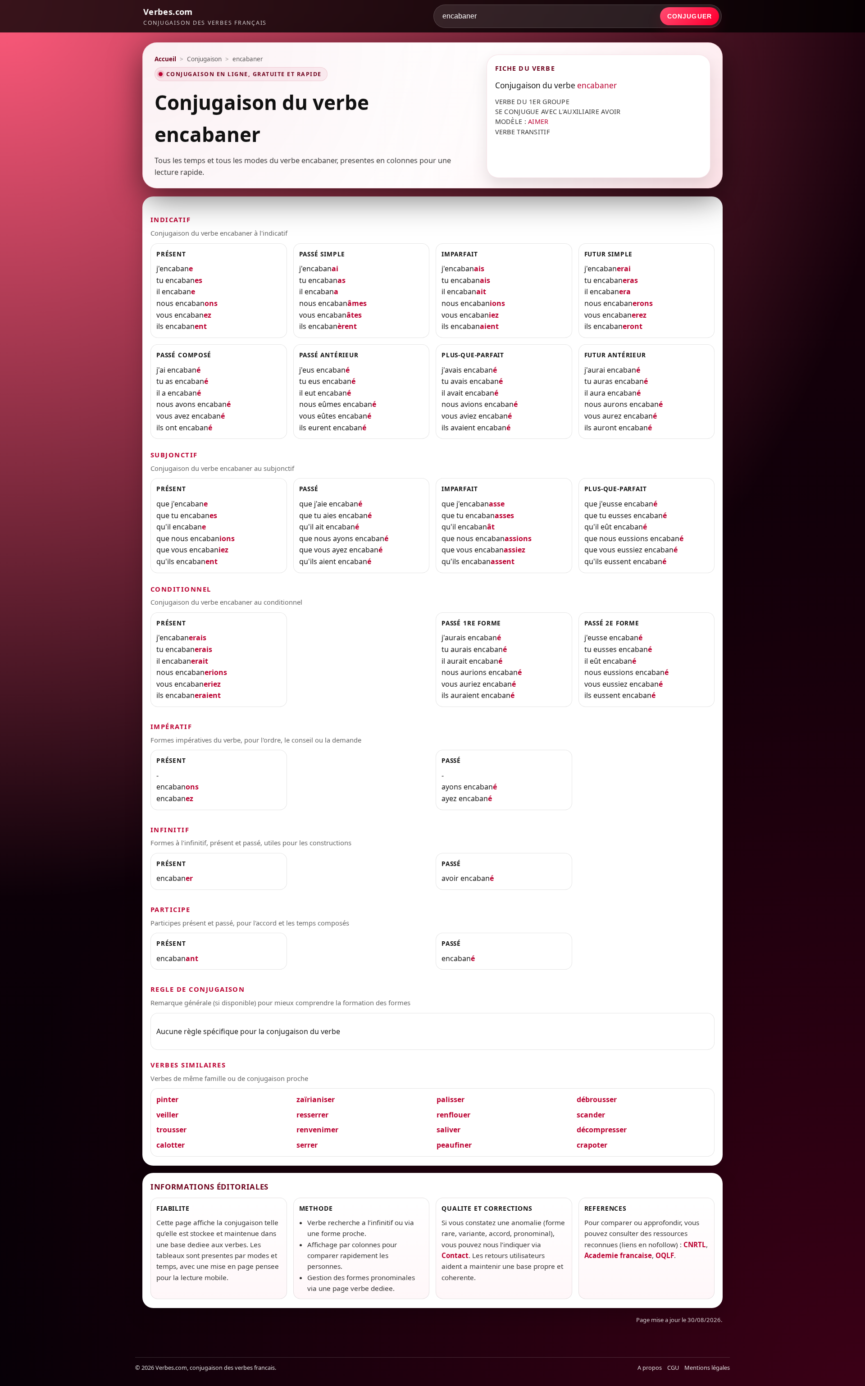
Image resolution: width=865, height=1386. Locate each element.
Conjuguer (689, 16)
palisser (450, 1099)
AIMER (538, 121)
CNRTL (694, 1244)
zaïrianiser (315, 1099)
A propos (649, 1367)
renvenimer (317, 1130)
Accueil (165, 59)
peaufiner (454, 1145)
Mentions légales (707, 1367)
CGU (673, 1367)
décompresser (602, 1130)
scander (591, 1115)
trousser (171, 1130)
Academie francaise (618, 1255)
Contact (455, 1255)
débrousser (597, 1099)
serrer (307, 1145)
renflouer (453, 1115)
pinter (167, 1099)
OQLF (665, 1255)
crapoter (592, 1145)
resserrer (312, 1115)
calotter (170, 1145)
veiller (167, 1115)
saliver (448, 1130)
